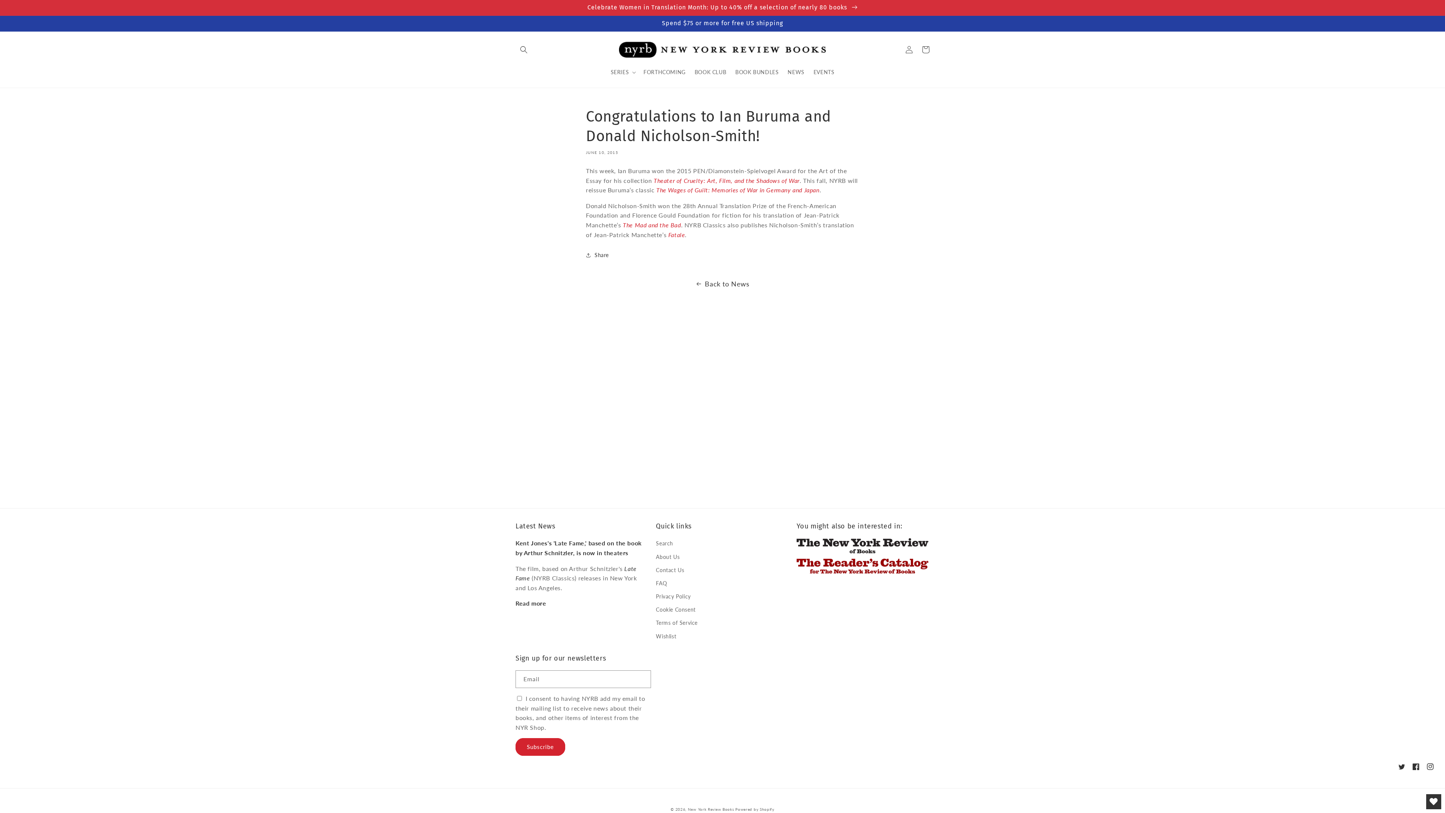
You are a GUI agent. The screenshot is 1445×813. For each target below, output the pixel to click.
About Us (668, 557)
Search (664, 543)
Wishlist (666, 636)
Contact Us (670, 570)
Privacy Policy (673, 596)
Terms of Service (677, 623)
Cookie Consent (675, 609)
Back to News (727, 284)
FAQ (661, 583)
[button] (524, 49)
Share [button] (602, 255)
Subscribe (540, 746)
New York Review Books (711, 809)
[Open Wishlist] (1433, 801)
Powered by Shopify (754, 809)
